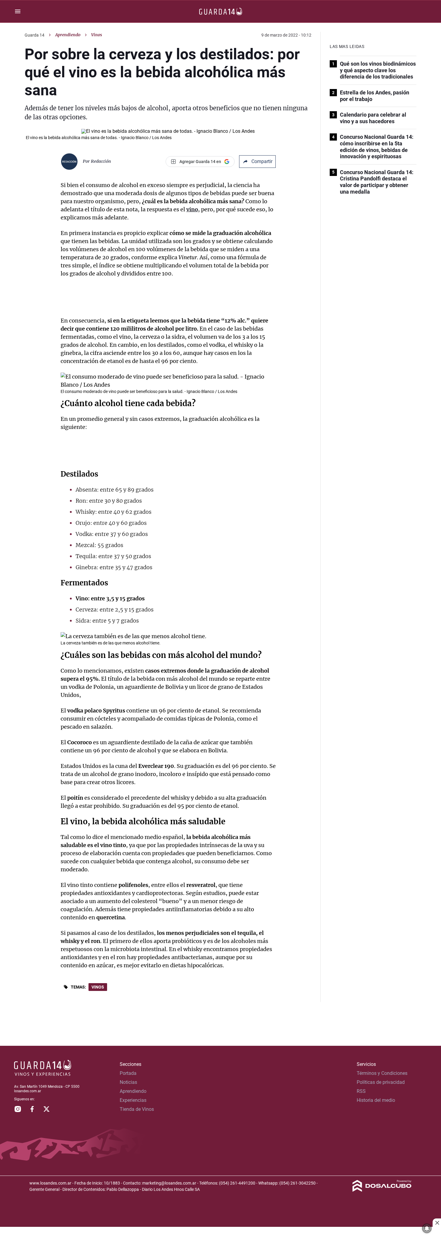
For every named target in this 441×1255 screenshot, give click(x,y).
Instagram (17, 1109)
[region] (220, 1241)
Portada (128, 1073)
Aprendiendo (67, 34)
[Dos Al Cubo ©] (382, 1190)
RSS (361, 1091)
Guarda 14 (34, 35)
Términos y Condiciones (382, 1073)
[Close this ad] (437, 1222)
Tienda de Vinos (137, 1109)
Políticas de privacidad (381, 1082)
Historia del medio (376, 1100)
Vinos (98, 987)
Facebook (32, 1109)
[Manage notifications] (427, 1228)
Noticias (128, 1082)
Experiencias (133, 1100)
